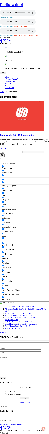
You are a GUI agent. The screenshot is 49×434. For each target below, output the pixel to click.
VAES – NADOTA (12, 328)
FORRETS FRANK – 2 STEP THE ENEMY (22, 322)
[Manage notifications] (43, 429)
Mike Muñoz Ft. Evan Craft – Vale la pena (21, 324)
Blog (6, 85)
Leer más (3, 148)
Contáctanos (9, 88)
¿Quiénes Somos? (11, 79)
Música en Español (15, 394)
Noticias (8, 83)
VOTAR (3, 332)
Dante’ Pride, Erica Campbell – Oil (18, 326)
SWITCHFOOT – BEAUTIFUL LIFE (19, 307)
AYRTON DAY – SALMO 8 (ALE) (19, 315)
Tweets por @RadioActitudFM (11, 425)
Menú (3, 73)
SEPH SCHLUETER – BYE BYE (18, 313)
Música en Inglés (14, 392)
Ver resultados (24, 402)
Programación (10, 81)
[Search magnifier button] (2, 155)
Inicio (7, 77)
